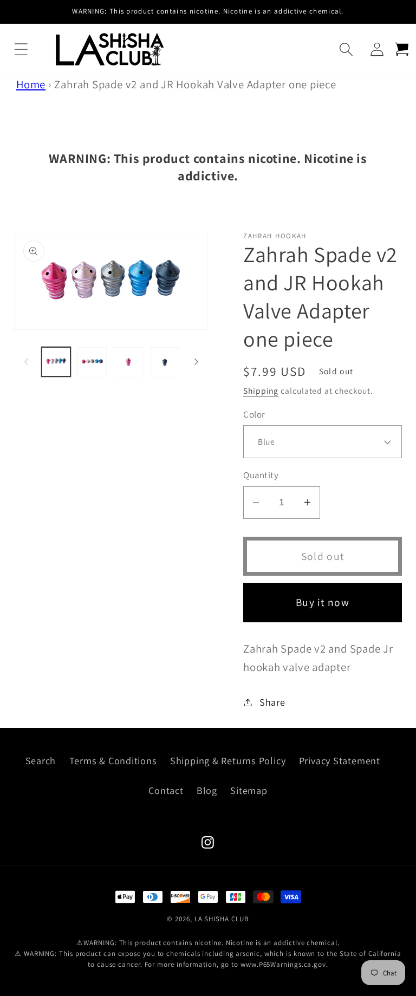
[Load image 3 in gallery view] (128, 361)
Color (254, 414)
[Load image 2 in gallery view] (92, 361)
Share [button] (272, 701)
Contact (165, 790)
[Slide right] (196, 362)
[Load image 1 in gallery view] (56, 361)
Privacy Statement (339, 760)
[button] (20, 49)
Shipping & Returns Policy (228, 760)
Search (40, 760)
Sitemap (248, 790)
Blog (207, 790)
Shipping (260, 390)
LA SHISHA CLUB (221, 918)
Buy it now (322, 602)
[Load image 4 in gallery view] (164, 361)
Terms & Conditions (113, 760)
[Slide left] (26, 362)
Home (31, 84)
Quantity (260, 475)
